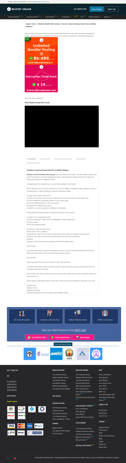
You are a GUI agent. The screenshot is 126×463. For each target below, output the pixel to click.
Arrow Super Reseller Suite (107, 394)
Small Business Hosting (60, 408)
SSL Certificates (57, 434)
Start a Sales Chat (12, 370)
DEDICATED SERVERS (82, 370)
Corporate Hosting (58, 411)
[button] (22, 17)
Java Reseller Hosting (59, 380)
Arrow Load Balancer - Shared (61, 419)
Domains (106, 17)
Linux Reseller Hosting (59, 375)
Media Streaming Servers (83, 386)
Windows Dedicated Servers (84, 377)
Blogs (100, 439)
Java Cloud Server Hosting (83, 434)
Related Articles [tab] (33, 163)
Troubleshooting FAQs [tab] (63, 159)
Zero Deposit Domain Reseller (61, 389)
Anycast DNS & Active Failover (85, 417)
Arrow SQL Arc (103, 389)
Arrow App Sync (103, 377)
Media (100, 433)
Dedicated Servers (32, 17)
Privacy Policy (103, 410)
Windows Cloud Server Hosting (85, 431)
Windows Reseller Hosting (60, 377)
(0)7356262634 (12, 382)
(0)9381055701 (12, 384)
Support (101, 441)
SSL (82, 17)
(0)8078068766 (12, 390)
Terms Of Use (103, 416)
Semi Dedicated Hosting (60, 413)
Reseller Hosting (13, 17)
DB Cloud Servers (81, 440)
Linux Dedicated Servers (83, 375)
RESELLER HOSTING (58, 370)
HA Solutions (65, 17)
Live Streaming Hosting (59, 416)
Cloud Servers (49, 17)
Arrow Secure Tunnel (105, 383)
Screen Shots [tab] (44, 159)
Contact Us (102, 444)
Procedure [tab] (31, 159)
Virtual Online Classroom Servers (85, 397)
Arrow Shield (102, 386)
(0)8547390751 (12, 387)
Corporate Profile (104, 427)
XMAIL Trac (102, 392)
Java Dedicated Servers (83, 380)
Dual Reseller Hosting (59, 383)
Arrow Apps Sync (80, 412)
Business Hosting (94, 17)
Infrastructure (103, 430)
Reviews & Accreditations (106, 436)
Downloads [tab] (80, 159)
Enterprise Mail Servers (83, 383)
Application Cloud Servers (83, 437)
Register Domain (57, 428)
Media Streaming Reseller (60, 386)
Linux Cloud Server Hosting (84, 428)
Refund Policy (103, 413)
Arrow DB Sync (80, 414)
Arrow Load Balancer (82, 409)
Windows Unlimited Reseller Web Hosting (41, 174)
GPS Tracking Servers (82, 389)
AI (74, 17)
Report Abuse (103, 447)
